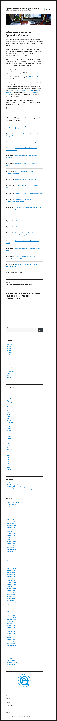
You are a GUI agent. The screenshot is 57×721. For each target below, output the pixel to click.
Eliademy (22, 90)
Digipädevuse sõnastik (13, 502)
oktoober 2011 (11, 631)
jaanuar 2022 (10, 551)
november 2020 (11, 563)
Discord (9, 373)
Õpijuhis (8, 702)
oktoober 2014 (11, 608)
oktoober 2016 (11, 594)
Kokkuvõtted (10, 346)
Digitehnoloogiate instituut (14, 485)
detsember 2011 (11, 627)
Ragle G (9, 401)
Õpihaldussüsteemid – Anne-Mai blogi (25, 142)
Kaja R (8, 453)
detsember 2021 (11, 553)
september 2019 (11, 574)
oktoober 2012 (11, 623)
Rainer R (9, 450)
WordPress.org (11, 664)
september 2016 (11, 596)
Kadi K (9, 410)
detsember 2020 (11, 561)
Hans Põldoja (11, 108)
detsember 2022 (11, 543)
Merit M (9, 430)
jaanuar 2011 (10, 637)
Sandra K (9, 418)
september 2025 (11, 525)
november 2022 (11, 545)
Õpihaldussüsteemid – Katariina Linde (25, 221)
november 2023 (11, 537)
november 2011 (11, 629)
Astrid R (9, 455)
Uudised (9, 354)
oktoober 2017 (11, 586)
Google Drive (10, 371)
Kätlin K (9, 414)
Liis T (8, 463)
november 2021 (11, 555)
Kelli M (9, 434)
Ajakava (8, 698)
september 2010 (11, 645)
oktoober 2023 (11, 539)
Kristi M (9, 438)
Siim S (8, 459)
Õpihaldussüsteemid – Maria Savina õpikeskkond (28, 193)
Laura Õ (9, 469)
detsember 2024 (11, 527)
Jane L (8, 424)
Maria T (9, 467)
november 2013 (11, 614)
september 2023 (11, 541)
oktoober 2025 (11, 523)
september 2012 (11, 625)
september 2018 (11, 582)
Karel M (9, 432)
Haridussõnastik (11, 504)
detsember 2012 (11, 619)
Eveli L (9, 428)
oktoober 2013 (11, 615)
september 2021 (11, 559)
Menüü (48, 9)
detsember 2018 (11, 576)
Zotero (9, 377)
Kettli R (9, 452)
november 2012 (11, 621)
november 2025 (11, 521)
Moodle (9, 375)
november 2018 (11, 578)
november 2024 (11, 529)
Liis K (8, 416)
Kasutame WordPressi (27, 716)
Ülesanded (27, 108)
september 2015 (11, 602)
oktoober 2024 (11, 531)
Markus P (9, 446)
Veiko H (9, 404)
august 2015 (10, 604)
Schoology (16, 90)
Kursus (9, 348)
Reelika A (9, 393)
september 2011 (11, 633)
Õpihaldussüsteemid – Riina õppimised (25, 179)
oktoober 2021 (11, 557)
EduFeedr (9, 367)
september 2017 (11, 588)
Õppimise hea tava (12, 483)
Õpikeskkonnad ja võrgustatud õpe (23, 8)
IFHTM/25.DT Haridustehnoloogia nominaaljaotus (21, 487)
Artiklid (8, 712)
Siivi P (8, 448)
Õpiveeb (8, 94)
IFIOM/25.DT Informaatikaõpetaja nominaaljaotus (21, 489)
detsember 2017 (11, 584)
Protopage (10, 369)
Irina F (9, 399)
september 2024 (11, 533)
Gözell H (9, 403)
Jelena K (9, 412)
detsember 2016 (11, 590)
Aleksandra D (10, 397)
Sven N (9, 442)
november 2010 (11, 641)
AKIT (8, 506)
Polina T (9, 465)
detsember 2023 (11, 535)
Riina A (9, 391)
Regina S (9, 461)
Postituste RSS (11, 660)
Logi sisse (9, 658)
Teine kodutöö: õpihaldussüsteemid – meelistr (28, 215)
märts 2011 (10, 635)
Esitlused (9, 344)
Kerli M (9, 436)
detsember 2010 (11, 639)
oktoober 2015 (11, 600)
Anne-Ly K (10, 422)
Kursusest (8, 695)
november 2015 (11, 598)
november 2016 (11, 592)
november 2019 (11, 570)
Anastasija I (10, 406)
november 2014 (11, 606)
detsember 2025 (11, 519)
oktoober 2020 (11, 565)
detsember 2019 (11, 568)
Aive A (8, 395)
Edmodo (35, 92)
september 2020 (11, 566)
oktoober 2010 (11, 643)
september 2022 (11, 549)
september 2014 (11, 610)
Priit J (8, 408)
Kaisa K (9, 420)
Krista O (9, 444)
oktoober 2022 (11, 547)
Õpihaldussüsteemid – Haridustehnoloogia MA (28, 227)
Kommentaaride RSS (12, 662)
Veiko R (9, 457)
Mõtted (9, 350)
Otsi (7, 327)
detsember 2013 (11, 612)
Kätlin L (9, 426)
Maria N (9, 440)
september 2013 (11, 617)
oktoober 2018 (11, 580)
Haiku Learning (30, 90)
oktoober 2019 (11, 572)
